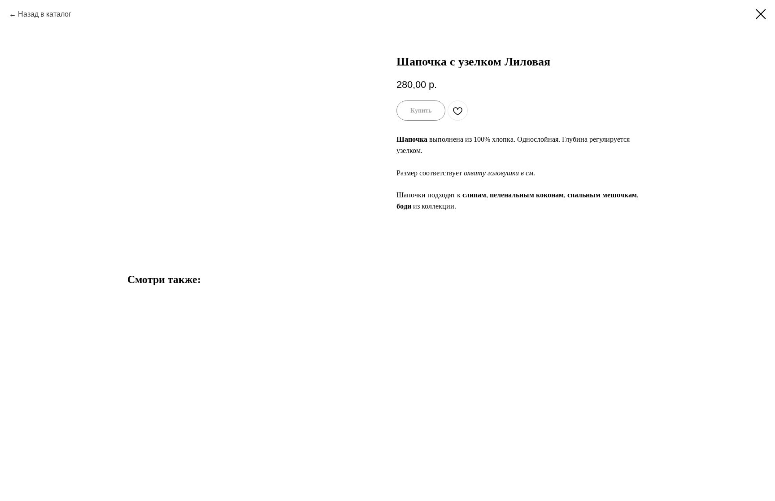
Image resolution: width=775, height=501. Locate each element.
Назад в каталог (44, 14)
